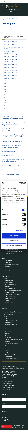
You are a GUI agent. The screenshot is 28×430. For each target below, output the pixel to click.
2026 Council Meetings (10, 44)
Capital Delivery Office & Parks (13, 312)
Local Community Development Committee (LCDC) (13, 291)
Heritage (7, 335)
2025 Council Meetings (10, 41)
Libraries (7, 301)
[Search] (25, 6)
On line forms (8, 310)
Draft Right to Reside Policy (9, 151)
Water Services (8, 356)
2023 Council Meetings (11, 54)
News (3, 258)
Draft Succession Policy (8, 155)
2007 (5, 97)
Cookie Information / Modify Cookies (13, 427)
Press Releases (8, 260)
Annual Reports (9, 282)
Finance (7, 329)
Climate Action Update (12, 170)
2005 (5, 103)
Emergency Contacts (7, 381)
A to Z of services (9, 314)
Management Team (7, 383)
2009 (5, 92)
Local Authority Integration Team (13, 339)
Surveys (7, 278)
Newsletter (7, 286)
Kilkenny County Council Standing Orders (13, 47)
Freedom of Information (11, 358)
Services (4, 308)
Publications (5, 276)
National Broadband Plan (11, 344)
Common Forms (9, 303)
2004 (5, 105)
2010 (5, 89)
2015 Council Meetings (10, 75)
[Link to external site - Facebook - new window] (3, 420)
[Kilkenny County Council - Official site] (5, 7)
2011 (5, 86)
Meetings (16, 19)
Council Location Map (8, 387)
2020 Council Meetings (10, 62)
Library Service (8, 337)
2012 (5, 84)
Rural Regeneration (10, 288)
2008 (5, 95)
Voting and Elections (10, 253)
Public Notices (8, 267)
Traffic (6, 352)
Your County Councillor (8, 385)
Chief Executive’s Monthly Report (10, 174)
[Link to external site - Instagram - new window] (8, 420)
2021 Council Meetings (10, 59)
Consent (5, 411)
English (3, 19)
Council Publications (10, 298)
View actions (13, 28)
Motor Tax (7, 341)
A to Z (23, 426)
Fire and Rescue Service (11, 271)
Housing (7, 333)
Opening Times (6, 389)
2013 (5, 81)
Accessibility (8, 426)
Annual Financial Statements (12, 294)
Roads (6, 348)
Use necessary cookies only (14, 245)
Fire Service (8, 331)
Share (5, 28)
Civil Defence (8, 318)
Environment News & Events (12, 264)
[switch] (24, 214)
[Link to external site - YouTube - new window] (5, 420)
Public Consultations (10, 296)
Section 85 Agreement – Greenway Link (12, 141)
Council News (8, 262)
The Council (10, 19)
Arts (6, 316)
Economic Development (11, 325)
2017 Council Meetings (10, 70)
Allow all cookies (14, 235)
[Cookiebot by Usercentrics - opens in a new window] (19, 183)
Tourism (7, 350)
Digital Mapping (9, 322)
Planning (7, 346)
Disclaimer (17, 426)
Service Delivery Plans (10, 284)
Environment (8, 327)
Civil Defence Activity (11, 166)
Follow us (4, 417)
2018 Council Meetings (10, 67)
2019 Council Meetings (10, 64)
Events (6, 269)
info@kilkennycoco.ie (11, 374)
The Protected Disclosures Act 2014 (14, 251)
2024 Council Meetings (10, 51)
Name (3, 397)
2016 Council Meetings (10, 73)
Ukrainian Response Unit (11, 354)
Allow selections (14, 240)
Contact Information (8, 364)
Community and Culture (11, 320)
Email (3, 403)
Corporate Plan (9, 280)
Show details (19, 230)
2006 (5, 100)
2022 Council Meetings (10, 56)
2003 (5, 108)
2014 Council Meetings (10, 78)
